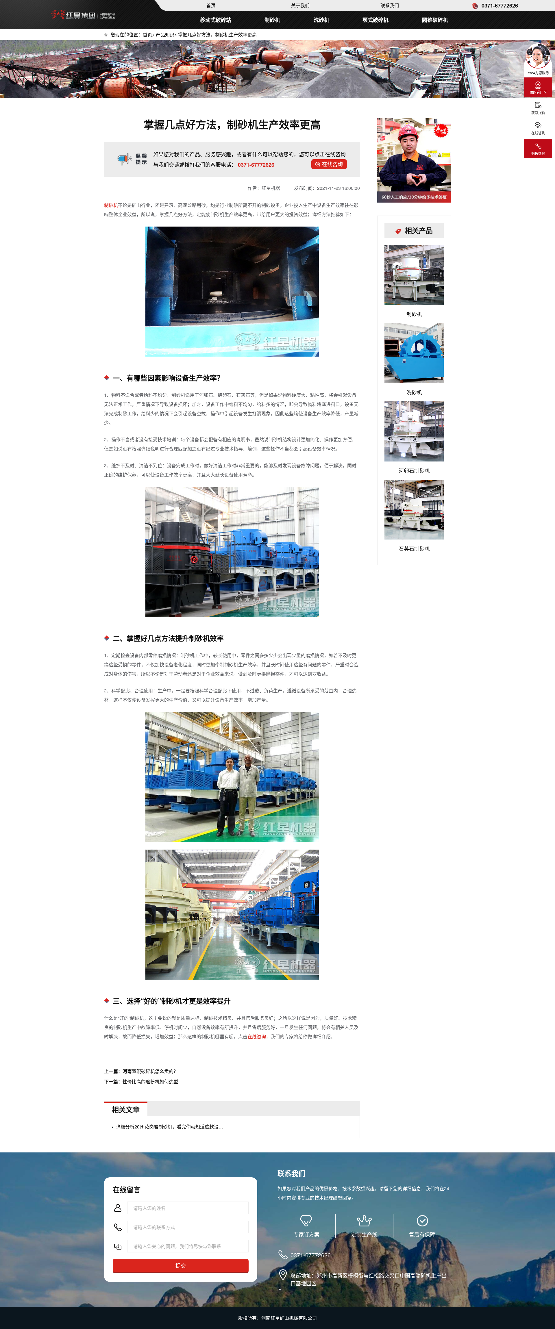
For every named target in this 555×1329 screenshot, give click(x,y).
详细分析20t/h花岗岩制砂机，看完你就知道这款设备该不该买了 (170, 1126)
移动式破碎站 (215, 20)
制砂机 (272, 20)
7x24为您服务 (538, 72)
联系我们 (389, 5)
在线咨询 (332, 164)
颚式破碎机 (375, 20)
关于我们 (300, 5)
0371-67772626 (499, 5)
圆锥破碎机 (435, 20)
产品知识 (165, 34)
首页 (211, 5)
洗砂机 (321, 20)
